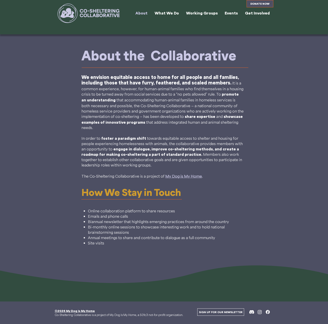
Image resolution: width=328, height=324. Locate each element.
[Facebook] (267, 312)
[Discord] (251, 312)
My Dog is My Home (183, 176)
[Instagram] (259, 312)
